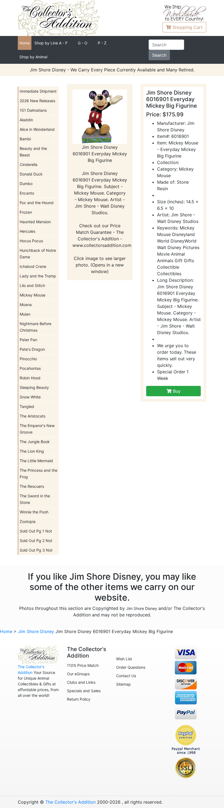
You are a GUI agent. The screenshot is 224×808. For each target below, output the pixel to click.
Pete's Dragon (32, 349)
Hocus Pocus (31, 240)
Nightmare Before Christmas (35, 326)
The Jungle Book (35, 441)
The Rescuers (32, 486)
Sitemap (123, 684)
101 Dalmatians (33, 110)
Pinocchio (28, 358)
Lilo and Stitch (32, 285)
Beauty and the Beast (33, 151)
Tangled (27, 406)
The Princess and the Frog (38, 473)
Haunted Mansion (35, 221)
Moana (26, 304)
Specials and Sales (84, 690)
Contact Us (126, 675)
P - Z (102, 43)
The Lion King (32, 451)
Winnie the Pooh (34, 512)
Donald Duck (31, 174)
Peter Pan (28, 339)
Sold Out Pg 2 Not (36, 540)
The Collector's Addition (70, 802)
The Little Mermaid (36, 460)
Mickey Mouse (32, 295)
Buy (176, 391)
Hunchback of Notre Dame (38, 253)
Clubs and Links (81, 682)
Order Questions (130, 667)
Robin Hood (30, 378)
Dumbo (26, 183)
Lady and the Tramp (38, 276)
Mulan (25, 314)
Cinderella (28, 164)
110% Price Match (83, 665)
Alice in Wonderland (37, 129)
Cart (187, 27)
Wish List (124, 658)
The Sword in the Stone (35, 499)
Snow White (30, 397)
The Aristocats (32, 416)
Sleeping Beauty (34, 387)
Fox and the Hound (37, 202)
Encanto (27, 193)
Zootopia (28, 521)
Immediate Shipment (38, 91)
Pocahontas (30, 368)
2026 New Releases (37, 100)
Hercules (27, 231)
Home (24, 43)
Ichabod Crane (33, 266)
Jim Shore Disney (141, 608)
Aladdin (26, 119)
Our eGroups (78, 673)
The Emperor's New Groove (37, 428)
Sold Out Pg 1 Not (36, 531)
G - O (82, 43)
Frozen (26, 212)
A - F (50, 43)
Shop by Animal (33, 57)
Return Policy (78, 699)
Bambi (25, 139)
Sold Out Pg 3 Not (36, 550)
